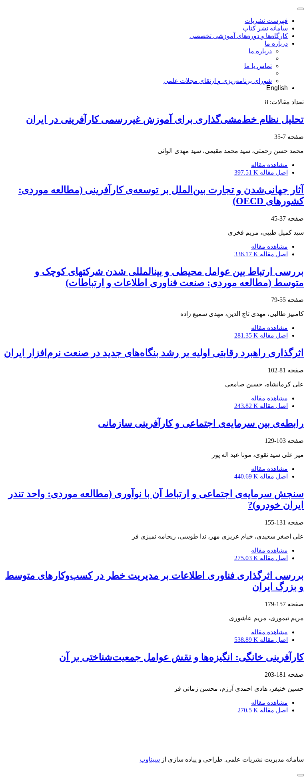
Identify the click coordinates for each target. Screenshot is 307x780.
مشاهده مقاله (269, 164)
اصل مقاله (261, 172)
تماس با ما (258, 65)
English (277, 87)
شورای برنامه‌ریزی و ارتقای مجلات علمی (217, 80)
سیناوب (150, 759)
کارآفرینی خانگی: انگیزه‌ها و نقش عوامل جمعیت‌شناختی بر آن (181, 657)
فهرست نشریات (266, 20)
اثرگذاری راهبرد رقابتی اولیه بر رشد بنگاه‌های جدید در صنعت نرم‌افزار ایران (154, 353)
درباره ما (276, 43)
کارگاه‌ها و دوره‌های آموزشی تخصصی (238, 35)
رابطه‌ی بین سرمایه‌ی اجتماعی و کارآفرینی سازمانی (201, 423)
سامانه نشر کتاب (265, 28)
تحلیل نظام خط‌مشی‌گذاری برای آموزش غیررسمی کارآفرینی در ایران (165, 119)
